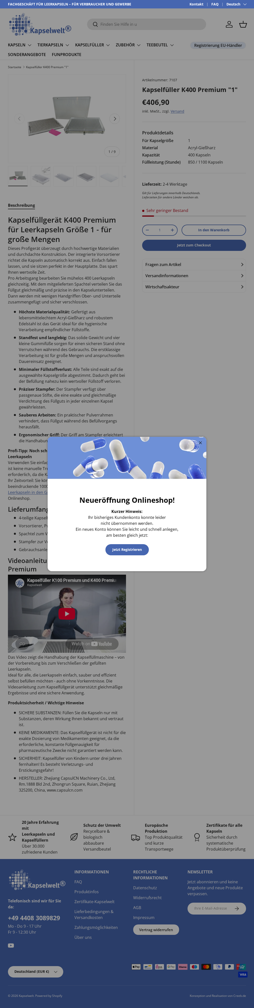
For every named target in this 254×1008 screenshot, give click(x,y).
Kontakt (196, 4)
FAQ (215, 4)
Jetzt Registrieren (127, 549)
